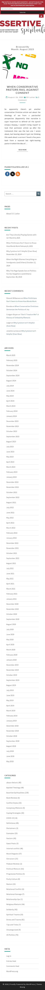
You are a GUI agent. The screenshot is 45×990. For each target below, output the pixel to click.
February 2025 (11, 360)
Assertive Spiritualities (15, 792)
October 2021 (11, 553)
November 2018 (12, 731)
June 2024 (10, 391)
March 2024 (10, 406)
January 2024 (11, 416)
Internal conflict (13, 848)
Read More (23, 150)
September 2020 (12, 619)
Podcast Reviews (13, 864)
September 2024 (12, 375)
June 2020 (10, 634)
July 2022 (10, 507)
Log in (8, 956)
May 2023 (10, 457)
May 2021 (10, 578)
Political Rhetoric (13, 869)
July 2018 (10, 751)
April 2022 (10, 523)
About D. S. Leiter (13, 213)
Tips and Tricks (12, 924)
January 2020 (11, 660)
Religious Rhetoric (13, 904)
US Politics (10, 935)
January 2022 (11, 538)
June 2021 (10, 573)
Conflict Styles (12, 803)
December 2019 (12, 665)
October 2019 (11, 675)
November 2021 (12, 548)
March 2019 (10, 710)
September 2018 (12, 741)
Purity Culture (11, 879)
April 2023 (10, 462)
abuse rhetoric (12, 782)
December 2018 (12, 726)
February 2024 (11, 411)
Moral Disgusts (12, 853)
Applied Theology (13, 787)
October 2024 (11, 370)
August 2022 (11, 502)
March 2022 (10, 528)
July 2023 (10, 446)
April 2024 (10, 401)
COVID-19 (10, 818)
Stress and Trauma (13, 919)
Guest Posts (11, 843)
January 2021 (11, 599)
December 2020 (12, 604)
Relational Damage (14, 894)
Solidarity (10, 909)
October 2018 (11, 736)
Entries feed (11, 961)
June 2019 (10, 695)
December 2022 (12, 482)
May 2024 (10, 396)
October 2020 (11, 614)
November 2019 (12, 670)
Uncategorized (12, 930)
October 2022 (11, 492)
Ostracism (10, 859)
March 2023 (10, 467)
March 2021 (10, 589)
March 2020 (10, 649)
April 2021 (10, 583)
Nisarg (22, 987)
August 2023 (11, 441)
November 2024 (12, 365)
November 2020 (12, 609)
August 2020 (11, 624)
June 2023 (10, 451)
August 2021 (11, 563)
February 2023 (11, 472)
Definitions (10, 823)
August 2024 (11, 380)
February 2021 (11, 594)
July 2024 (10, 386)
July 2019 (10, 690)
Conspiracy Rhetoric (14, 808)
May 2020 (10, 639)
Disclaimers (11, 828)
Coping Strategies (13, 813)
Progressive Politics (14, 874)
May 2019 (10, 700)
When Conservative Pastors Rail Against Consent (22, 89)
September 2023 (12, 436)
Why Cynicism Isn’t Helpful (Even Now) (21, 251)
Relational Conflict (14, 889)
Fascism (9, 838)
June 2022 (10, 512)
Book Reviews (11, 798)
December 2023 (12, 421)
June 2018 (10, 756)
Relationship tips (13, 899)
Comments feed (12, 966)
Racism (9, 884)
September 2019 (12, 680)
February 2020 (11, 655)
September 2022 (12, 497)
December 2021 (12, 543)
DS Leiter (30, 97)
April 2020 (10, 644)
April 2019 (10, 705)
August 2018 (11, 746)
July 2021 (10, 568)
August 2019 (11, 685)
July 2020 (10, 629)
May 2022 (10, 518)
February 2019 (11, 715)
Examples (10, 833)
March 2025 (10, 355)
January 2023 (11, 477)
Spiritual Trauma (13, 914)
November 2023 (12, 426)
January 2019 (11, 721)
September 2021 (12, 558)
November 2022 (12, 487)
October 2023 (11, 431)
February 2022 (11, 533)
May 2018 (10, 761)
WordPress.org (12, 971)
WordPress (30, 984)
